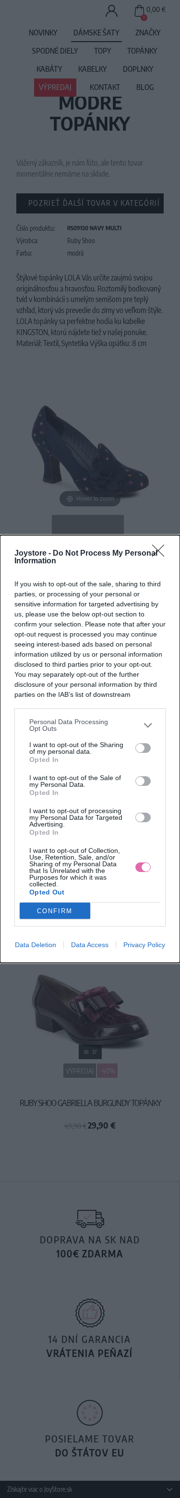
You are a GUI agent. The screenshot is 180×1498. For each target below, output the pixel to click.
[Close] (161, 554)
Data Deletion (35, 945)
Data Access (89, 945)
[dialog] (90, 749)
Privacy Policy (144, 945)
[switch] (143, 748)
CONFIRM (54, 911)
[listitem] (90, 725)
